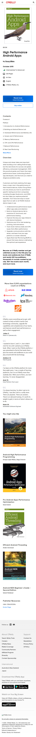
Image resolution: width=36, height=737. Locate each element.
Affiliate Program (8, 652)
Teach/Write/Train (8, 638)
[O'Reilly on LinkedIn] (10, 625)
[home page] (11, 2)
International (7, 664)
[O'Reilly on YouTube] (14, 625)
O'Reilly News (6, 644)
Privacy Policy (28, 644)
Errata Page (7, 607)
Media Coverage (7, 647)
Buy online (18, 105)
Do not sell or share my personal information (15, 719)
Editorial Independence (9, 730)
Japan (4, 671)
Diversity (5, 655)
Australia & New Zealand (10, 668)
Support (27, 634)
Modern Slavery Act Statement (11, 732)
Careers (4, 641)
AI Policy (26, 647)
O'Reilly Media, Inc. (12, 85)
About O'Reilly (7, 634)
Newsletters (28, 641)
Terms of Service (7, 728)
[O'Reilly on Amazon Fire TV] (9, 706)
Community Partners (9, 650)
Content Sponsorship (9, 658)
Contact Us (27, 638)
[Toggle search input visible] (33, 2)
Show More (7, 152)
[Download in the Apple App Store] (8, 688)
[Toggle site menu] (2, 2)
